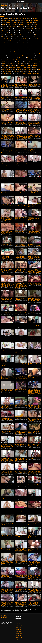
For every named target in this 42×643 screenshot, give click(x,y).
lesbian (15, 49)
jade (29, 47)
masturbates (33, 51)
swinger (25, 69)
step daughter (35, 65)
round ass (31, 61)
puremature (34, 59)
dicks (3, 34)
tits (33, 71)
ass (9, 20)
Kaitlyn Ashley (19, 625)
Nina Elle (18, 639)
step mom (5, 67)
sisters (3, 65)
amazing (19, 18)
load (31, 49)
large (10, 49)
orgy (19, 57)
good (16, 40)
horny (30, 43)
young (29, 73)
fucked (18, 38)
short (29, 63)
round (25, 61)
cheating (38, 28)
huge (31, 45)
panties (36, 57)
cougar (21, 30)
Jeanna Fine (18, 635)
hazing (19, 43)
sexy (19, 63)
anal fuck (34, 18)
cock (11, 30)
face (36, 34)
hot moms (10, 45)
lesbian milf (22, 49)
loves (3, 51)
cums (11, 32)
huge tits (4, 47)
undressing (9, 73)
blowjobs (4, 26)
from (8, 38)
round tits (38, 61)
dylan (32, 34)
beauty (3, 22)
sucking (8, 69)
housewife (17, 45)
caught (20, 28)
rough (13, 61)
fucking (31, 38)
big (18, 22)
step (29, 65)
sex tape (13, 63)
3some (6, 18)
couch (16, 30)
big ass (23, 22)
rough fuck (18, 61)
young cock (36, 73)
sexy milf (24, 63)
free (39, 36)
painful (23, 57)
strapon (18, 67)
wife (15, 73)
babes (18, 20)
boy (23, 26)
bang (23, 20)
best (15, 22)
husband (10, 47)
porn (17, 59)
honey (24, 43)
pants (3, 59)
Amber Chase (21, 1)
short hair (35, 63)
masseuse (25, 51)
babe (13, 20)
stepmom (12, 67)
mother (27, 55)
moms (15, 55)
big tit (35, 22)
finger (8, 36)
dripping (27, 34)
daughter (36, 32)
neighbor (4, 57)
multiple (38, 55)
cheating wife (5, 30)
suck (3, 69)
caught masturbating (29, 28)
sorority (23, 65)
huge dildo (37, 45)
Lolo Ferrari (18, 627)
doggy (16, 34)
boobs (14, 26)
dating (30, 32)
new (10, 57)
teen (39, 69)
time (26, 71)
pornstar (23, 59)
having (10, 43)
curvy (16, 32)
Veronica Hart (19, 637)
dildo (7, 34)
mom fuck (9, 55)
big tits (3, 24)
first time (30, 36)
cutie (25, 32)
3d (2, 18)
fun (2, 40)
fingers (19, 36)
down (21, 34)
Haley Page (18, 623)
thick (3, 71)
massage (19, 51)
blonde (21, 24)
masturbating (5, 53)
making (13, 51)
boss (19, 26)
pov (28, 59)
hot (34, 43)
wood (24, 73)
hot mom (4, 45)
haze (15, 43)
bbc (31, 20)
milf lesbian (23, 53)
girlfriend (11, 40)
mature (12, 53)
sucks (13, 69)
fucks (37, 38)
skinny (8, 65)
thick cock (8, 71)
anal (29, 18)
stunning (35, 67)
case (15, 28)
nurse (14, 57)
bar (27, 20)
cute (21, 32)
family (3, 36)
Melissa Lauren (19, 629)
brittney (28, 26)
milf (18, 53)
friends (3, 38)
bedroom (9, 22)
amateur (13, 18)
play (13, 59)
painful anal (30, 57)
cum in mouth (5, 32)
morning (21, 55)
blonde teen (28, 24)
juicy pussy (4, 49)
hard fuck (4, 43)
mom (4, 55)
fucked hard (25, 38)
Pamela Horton (19, 621)
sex (8, 63)
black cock (15, 24)
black (9, 24)
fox (35, 36)
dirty (12, 34)
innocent (17, 47)
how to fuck (25, 45)
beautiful (36, 20)
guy (21, 40)
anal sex (4, 20)
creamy (33, 30)
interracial (23, 47)
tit (29, 71)
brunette (34, 26)
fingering (14, 36)
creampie (28, 30)
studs (29, 67)
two (38, 71)
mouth (32, 55)
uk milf (3, 73)
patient (8, 59)
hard (29, 40)
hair (24, 40)
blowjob (35, 24)
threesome (16, 71)
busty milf (10, 28)
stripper (24, 67)
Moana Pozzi (19, 633)
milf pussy (37, 53)
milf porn (31, 53)
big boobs (29, 22)
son (18, 65)
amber (24, 18)
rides (8, 61)
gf (6, 40)
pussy (3, 61)
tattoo (34, 69)
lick (27, 49)
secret (3, 63)
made (8, 51)
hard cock (34, 40)
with (20, 73)
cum (39, 30)
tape (30, 69)
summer (19, 69)
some (13, 65)
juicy (33, 47)
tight (22, 71)
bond (9, 26)
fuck (13, 38)
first (24, 36)
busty (4, 28)
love (35, 49)
